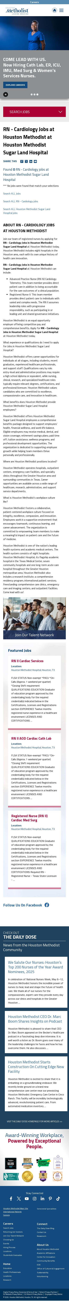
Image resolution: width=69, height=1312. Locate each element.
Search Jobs (20, 111)
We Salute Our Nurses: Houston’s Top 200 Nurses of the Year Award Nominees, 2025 (35, 967)
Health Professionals (12, 1272)
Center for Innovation (46, 1256)
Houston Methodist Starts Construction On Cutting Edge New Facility (36, 1066)
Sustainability (42, 1272)
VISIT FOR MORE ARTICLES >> (34, 1121)
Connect (42, 1224)
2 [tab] (34, 94)
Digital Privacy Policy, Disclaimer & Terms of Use (20, 1292)
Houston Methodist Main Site (15, 1208)
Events (6, 1243)
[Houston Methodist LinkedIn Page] (42, 1200)
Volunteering (42, 1276)
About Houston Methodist (48, 1249)
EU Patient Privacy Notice (33, 1294)
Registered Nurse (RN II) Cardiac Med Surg (29, 817)
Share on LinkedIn (30, 161)
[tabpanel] (34, 57)
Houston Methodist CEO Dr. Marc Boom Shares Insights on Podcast (35, 1019)
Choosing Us (8, 1239)
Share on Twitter (26, 161)
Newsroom (41, 1236)
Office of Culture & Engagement (50, 1268)
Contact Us (41, 1232)
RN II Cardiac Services (27, 660)
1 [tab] (32, 94)
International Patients (12, 1211)
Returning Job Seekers (12, 1231)
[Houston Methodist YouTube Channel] (27, 1200)
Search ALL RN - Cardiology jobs (20, 201)
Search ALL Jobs (12, 193)
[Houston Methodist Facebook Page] (11, 1200)
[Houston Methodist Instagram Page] (35, 1200)
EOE (39, 1264)
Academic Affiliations (46, 1253)
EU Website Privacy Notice (12, 1294)
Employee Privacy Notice (53, 1294)
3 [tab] (37, 94)
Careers (34, 2)
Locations (7, 1251)
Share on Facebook (21, 161)
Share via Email (35, 161)
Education (7, 1268)
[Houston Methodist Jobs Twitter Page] (19, 1200)
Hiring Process (9, 1247)
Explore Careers (15, 85)
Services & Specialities (46, 1208)
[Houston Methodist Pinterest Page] (50, 1200)
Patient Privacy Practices (48, 1292)
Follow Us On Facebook (22, 905)
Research (7, 1279)
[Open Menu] (61, 10)
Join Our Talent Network (13, 1235)
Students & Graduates (12, 1255)
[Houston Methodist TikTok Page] (58, 1200)
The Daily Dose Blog (45, 1228)
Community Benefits (46, 1260)
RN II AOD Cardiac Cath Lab (31, 738)
